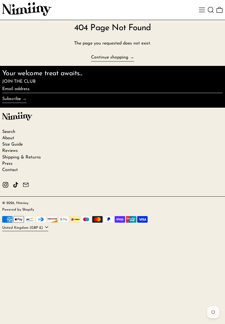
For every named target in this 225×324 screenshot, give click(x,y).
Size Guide (12, 144)
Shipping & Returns (21, 157)
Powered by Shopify (18, 209)
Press (7, 163)
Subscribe (11, 99)
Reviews (10, 151)
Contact (10, 170)
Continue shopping (109, 57)
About (8, 138)
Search (8, 132)
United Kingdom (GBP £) (23, 228)
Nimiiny (22, 203)
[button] (210, 9)
